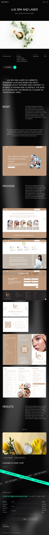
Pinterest (5, 512)
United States (6, 526)
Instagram (5, 504)
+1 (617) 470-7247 (37, 496)
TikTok (4, 510)
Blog (43, 512)
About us (44, 506)
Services (44, 508)
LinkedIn (4, 506)
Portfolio (44, 504)
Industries (44, 510)
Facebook (5, 508)
